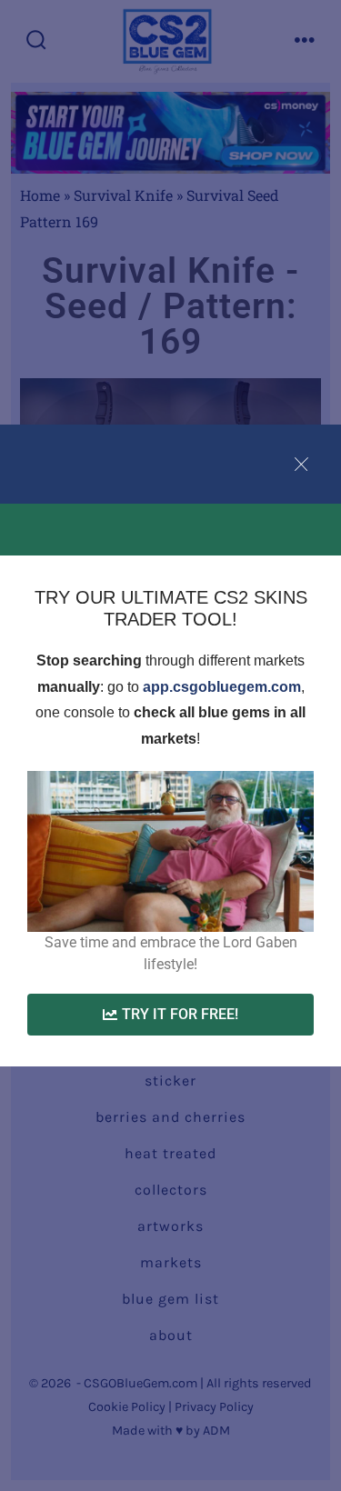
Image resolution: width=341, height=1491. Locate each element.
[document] (170, 745)
